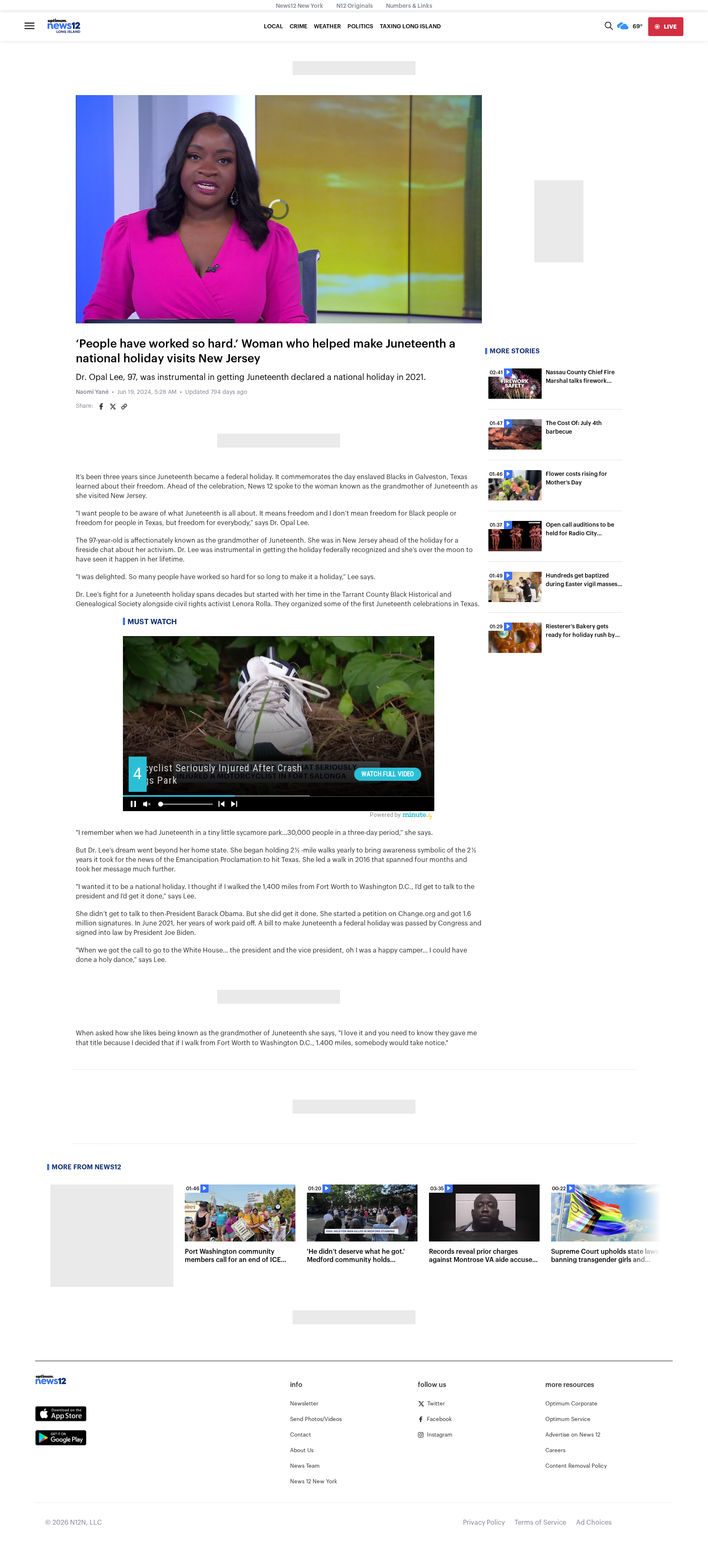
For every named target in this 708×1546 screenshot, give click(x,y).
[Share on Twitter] (112, 406)
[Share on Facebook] (101, 406)
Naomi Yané (92, 392)
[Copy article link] (124, 406)
